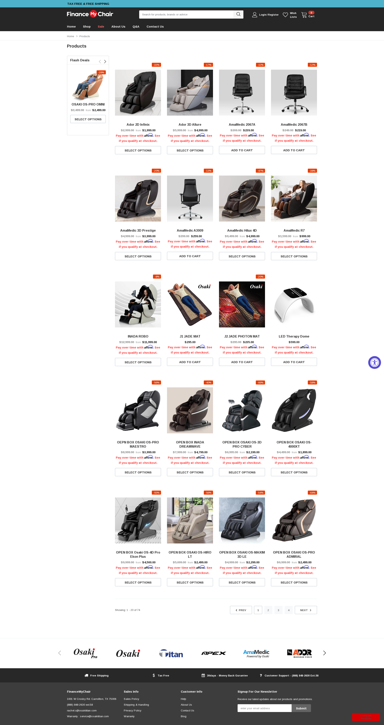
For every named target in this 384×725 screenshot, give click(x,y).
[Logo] (90, 12)
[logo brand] (85, 653)
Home (70, 36)
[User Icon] (255, 14)
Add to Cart (242, 150)
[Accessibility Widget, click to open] (374, 362)
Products (84, 36)
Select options (88, 119)
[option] (106, 3)
